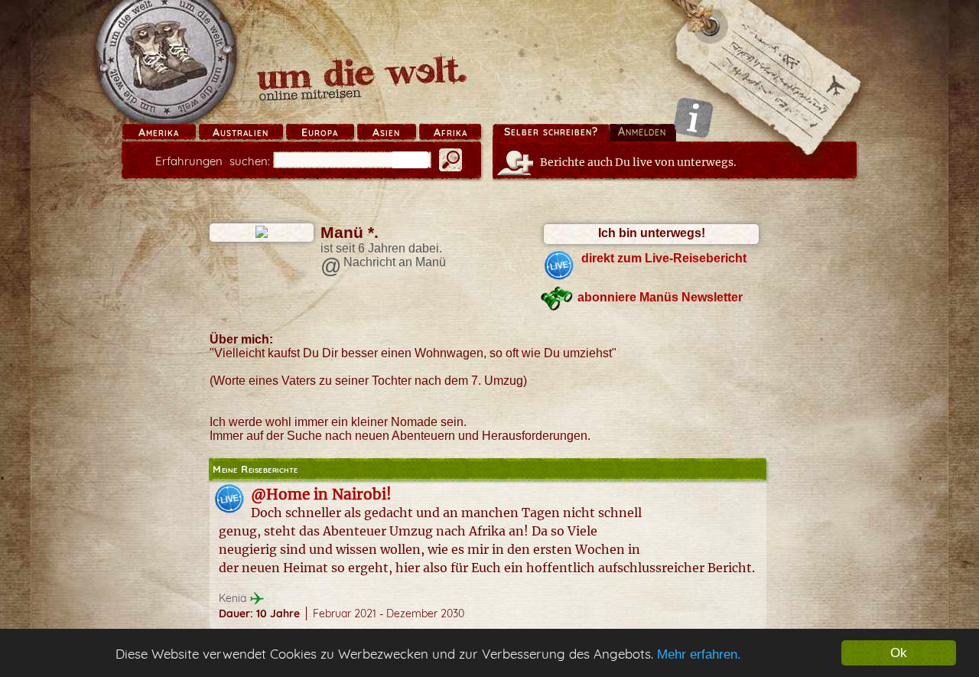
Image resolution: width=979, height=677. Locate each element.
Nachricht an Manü (394, 262)
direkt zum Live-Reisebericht (663, 258)
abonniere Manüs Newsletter (660, 297)
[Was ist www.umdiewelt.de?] (693, 117)
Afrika (450, 132)
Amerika (158, 132)
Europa (319, 132)
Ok (898, 653)
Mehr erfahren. (699, 654)
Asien (386, 132)
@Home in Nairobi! (321, 494)
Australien (240, 132)
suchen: (212, 161)
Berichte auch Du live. (638, 162)
